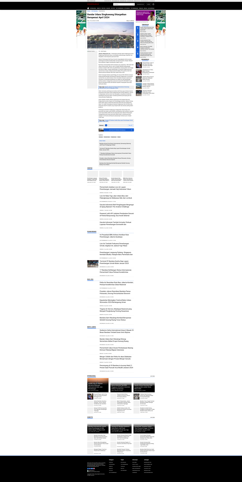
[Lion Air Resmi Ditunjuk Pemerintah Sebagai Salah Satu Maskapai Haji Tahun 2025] (136, 438)
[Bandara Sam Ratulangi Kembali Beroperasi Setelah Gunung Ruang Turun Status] (92, 320)
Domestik (99, 8)
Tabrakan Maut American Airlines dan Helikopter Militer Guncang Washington (148, 78)
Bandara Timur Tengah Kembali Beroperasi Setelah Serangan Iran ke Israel (147, 402)
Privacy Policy (135, 464)
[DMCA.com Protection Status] (93, 471)
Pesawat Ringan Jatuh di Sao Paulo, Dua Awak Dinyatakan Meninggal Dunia (148, 64)
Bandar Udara (107, 136)
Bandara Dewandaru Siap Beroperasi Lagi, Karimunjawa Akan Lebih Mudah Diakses (100, 437)
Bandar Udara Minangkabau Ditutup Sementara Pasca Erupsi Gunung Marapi (101, 444)
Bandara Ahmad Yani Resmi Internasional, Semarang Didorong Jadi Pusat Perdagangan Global (115, 144)
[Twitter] (92, 468)
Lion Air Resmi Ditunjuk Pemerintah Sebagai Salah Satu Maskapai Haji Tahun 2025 (147, 437)
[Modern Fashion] (91, 51)
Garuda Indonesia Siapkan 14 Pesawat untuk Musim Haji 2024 (124, 443)
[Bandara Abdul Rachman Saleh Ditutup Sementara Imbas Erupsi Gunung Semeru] (136, 452)
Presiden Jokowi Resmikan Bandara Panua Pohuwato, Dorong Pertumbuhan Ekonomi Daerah (115, 159)
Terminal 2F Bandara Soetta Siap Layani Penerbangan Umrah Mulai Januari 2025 (115, 149)
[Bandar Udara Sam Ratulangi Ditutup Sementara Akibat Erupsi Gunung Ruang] (92, 341)
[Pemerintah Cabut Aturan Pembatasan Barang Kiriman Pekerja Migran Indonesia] (92, 350)
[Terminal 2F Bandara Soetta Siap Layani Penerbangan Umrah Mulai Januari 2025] (92, 263)
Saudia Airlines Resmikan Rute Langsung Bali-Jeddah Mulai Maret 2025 (143, 386)
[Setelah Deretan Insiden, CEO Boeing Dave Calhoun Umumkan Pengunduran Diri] (113, 410)
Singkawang (113, 136)
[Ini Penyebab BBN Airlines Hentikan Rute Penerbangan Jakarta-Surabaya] (92, 237)
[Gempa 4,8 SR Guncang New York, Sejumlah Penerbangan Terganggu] (90, 410)
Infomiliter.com (147, 470)
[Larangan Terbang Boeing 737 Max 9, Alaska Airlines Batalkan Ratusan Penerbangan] (139, 86)
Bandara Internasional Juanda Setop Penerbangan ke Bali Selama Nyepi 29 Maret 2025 (97, 428)
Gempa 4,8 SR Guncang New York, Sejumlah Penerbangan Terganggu (100, 409)
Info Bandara (127, 8)
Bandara (101, 136)
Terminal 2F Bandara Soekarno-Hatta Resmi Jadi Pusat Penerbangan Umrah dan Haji (120, 428)
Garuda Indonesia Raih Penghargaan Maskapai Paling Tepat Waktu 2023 (147, 444)
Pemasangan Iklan (136, 470)
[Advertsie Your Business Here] (142, 21)
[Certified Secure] (91, 470)
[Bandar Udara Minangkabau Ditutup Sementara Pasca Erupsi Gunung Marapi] (90, 445)
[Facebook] (90, 468)
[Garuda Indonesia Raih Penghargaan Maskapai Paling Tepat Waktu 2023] (136, 445)
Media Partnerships (136, 468)
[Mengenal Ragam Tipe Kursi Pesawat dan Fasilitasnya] (90, 452)
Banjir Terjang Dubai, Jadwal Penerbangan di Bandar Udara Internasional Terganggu (123, 402)
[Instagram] (94, 468)
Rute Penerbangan (120, 8)
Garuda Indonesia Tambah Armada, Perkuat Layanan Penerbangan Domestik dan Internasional (115, 224)
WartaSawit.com (147, 466)
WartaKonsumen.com (148, 472)
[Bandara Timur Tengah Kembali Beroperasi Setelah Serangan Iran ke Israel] (136, 403)
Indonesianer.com (147, 462)
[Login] (153, 4)
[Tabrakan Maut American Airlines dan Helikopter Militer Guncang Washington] (139, 79)
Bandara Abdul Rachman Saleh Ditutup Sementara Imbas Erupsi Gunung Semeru (147, 451)
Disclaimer (134, 462)
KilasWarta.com (147, 468)
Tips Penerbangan (134, 8)
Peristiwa (103, 8)
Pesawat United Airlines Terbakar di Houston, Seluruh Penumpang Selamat (123, 395)
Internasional (93, 8)
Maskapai (108, 8)
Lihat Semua (152, 376)
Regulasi (145, 8)
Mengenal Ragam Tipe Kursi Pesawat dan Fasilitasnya (100, 450)
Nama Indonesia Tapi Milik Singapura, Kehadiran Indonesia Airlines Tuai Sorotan (120, 386)
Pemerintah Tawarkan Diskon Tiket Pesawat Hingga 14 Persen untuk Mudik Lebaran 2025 (144, 428)
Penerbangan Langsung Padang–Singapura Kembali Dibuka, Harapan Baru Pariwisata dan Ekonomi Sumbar (116, 254)
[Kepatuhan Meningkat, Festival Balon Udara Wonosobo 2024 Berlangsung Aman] (92, 302)
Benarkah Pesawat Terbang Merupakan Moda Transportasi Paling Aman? (124, 451)
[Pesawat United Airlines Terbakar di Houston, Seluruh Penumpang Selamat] (113, 397)
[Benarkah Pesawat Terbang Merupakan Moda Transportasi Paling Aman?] (113, 452)
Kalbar (119, 136)
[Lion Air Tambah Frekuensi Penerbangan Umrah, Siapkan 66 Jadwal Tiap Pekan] (92, 246)
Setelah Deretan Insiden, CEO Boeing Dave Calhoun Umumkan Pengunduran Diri (124, 409)
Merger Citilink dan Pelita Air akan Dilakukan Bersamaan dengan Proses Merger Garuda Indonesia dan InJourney (115, 359)
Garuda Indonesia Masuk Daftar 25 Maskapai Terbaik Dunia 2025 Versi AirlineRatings (124, 437)
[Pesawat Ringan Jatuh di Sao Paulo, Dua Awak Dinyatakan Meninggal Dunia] (139, 65)
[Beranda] (95, 4)
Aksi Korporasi (151, 8)
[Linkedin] (88, 468)
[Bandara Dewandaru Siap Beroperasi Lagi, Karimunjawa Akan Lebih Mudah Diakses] (90, 438)
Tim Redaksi (134, 472)
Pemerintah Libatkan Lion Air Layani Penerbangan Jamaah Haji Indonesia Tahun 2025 (115, 189)
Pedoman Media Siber (136, 466)
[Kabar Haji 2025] (81, 10)
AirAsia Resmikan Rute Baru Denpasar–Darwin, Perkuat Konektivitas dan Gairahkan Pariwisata (100, 403)
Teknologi (141, 8)
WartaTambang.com (148, 464)
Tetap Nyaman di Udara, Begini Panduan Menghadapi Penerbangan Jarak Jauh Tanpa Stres (148, 71)
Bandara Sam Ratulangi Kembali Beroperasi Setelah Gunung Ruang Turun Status (115, 163)
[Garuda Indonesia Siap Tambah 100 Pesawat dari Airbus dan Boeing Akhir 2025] (116, 174)
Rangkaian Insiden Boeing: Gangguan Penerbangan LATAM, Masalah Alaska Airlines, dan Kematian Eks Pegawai (147, 410)
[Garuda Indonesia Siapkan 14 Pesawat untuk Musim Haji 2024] (113, 445)
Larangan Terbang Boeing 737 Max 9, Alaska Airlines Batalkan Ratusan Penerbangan (148, 85)
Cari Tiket (113, 8)
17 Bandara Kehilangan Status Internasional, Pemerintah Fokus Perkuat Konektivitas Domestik (115, 154)
